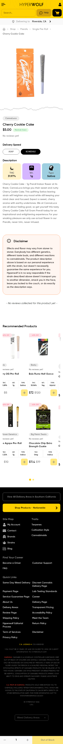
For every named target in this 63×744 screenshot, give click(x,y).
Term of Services (11, 632)
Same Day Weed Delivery (16, 583)
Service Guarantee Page (16, 597)
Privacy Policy (10, 637)
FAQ (5, 568)
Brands (11, 537)
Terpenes (36, 525)
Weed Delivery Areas (28, 717)
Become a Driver (12, 563)
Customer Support (42, 563)
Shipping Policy (11, 618)
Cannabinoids (39, 535)
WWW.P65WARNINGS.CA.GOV (31, 696)
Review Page (10, 613)
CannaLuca (11, 118)
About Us (7, 602)
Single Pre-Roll (40, 29)
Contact (11, 531)
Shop (13, 29)
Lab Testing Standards (44, 591)
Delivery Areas (10, 607)
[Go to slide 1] (30, 479)
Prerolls (24, 29)
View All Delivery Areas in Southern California (31, 497)
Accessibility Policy (42, 613)
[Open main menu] (3, 5)
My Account (13, 525)
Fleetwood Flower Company (13, 366)
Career (36, 597)
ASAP (11, 152)
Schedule (31, 152)
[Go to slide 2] (33, 480)
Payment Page (10, 591)
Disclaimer (38, 632)
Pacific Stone (40, 365)
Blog (9, 549)
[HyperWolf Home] (31, 4)
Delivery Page (39, 602)
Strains (11, 543)
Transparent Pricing (43, 607)
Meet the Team (40, 618)
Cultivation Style (40, 530)
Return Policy (39, 623)
